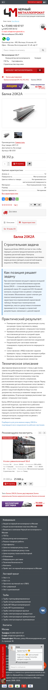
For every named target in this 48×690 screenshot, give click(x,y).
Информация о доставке (13, 559)
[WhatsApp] (17, 199)
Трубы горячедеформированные (16, 599)
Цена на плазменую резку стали (16, 550)
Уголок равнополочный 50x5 (16, 461)
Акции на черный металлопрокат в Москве (20, 524)
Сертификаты (17, 61)
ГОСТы (6, 61)
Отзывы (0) (11, 229)
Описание (10, 222)
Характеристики (28, 222)
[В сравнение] (39, 205)
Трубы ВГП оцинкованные (13, 608)
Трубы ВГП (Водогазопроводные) (16, 605)
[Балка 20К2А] (24, 113)
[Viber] (13, 199)
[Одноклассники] (6, 199)
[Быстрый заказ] (29, 164)
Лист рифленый (9, 586)
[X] (10, 199)
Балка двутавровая (25, 493)
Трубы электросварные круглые (16, 611)
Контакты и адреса (35, 2)
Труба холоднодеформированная (17, 602)
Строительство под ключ (14, 64)
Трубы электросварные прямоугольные (19, 617)
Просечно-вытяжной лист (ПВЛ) (16, 583)
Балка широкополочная (21, 496)
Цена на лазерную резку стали (15, 547)
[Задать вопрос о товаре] (31, 205)
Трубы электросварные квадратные (17, 614)
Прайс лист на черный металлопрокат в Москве (22, 568)
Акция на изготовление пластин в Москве (20, 527)
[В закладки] (35, 205)
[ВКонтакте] (3, 199)
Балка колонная (38, 496)
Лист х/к (6, 581)
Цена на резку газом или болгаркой (17, 553)
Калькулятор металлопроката (18, 58)
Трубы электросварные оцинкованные (19, 619)
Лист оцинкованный (11, 589)
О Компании (8, 556)
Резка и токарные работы (13, 541)
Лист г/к (6, 578)
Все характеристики (10, 193)
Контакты (7, 565)
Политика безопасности (13, 562)
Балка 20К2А (24, 236)
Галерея (38, 58)
